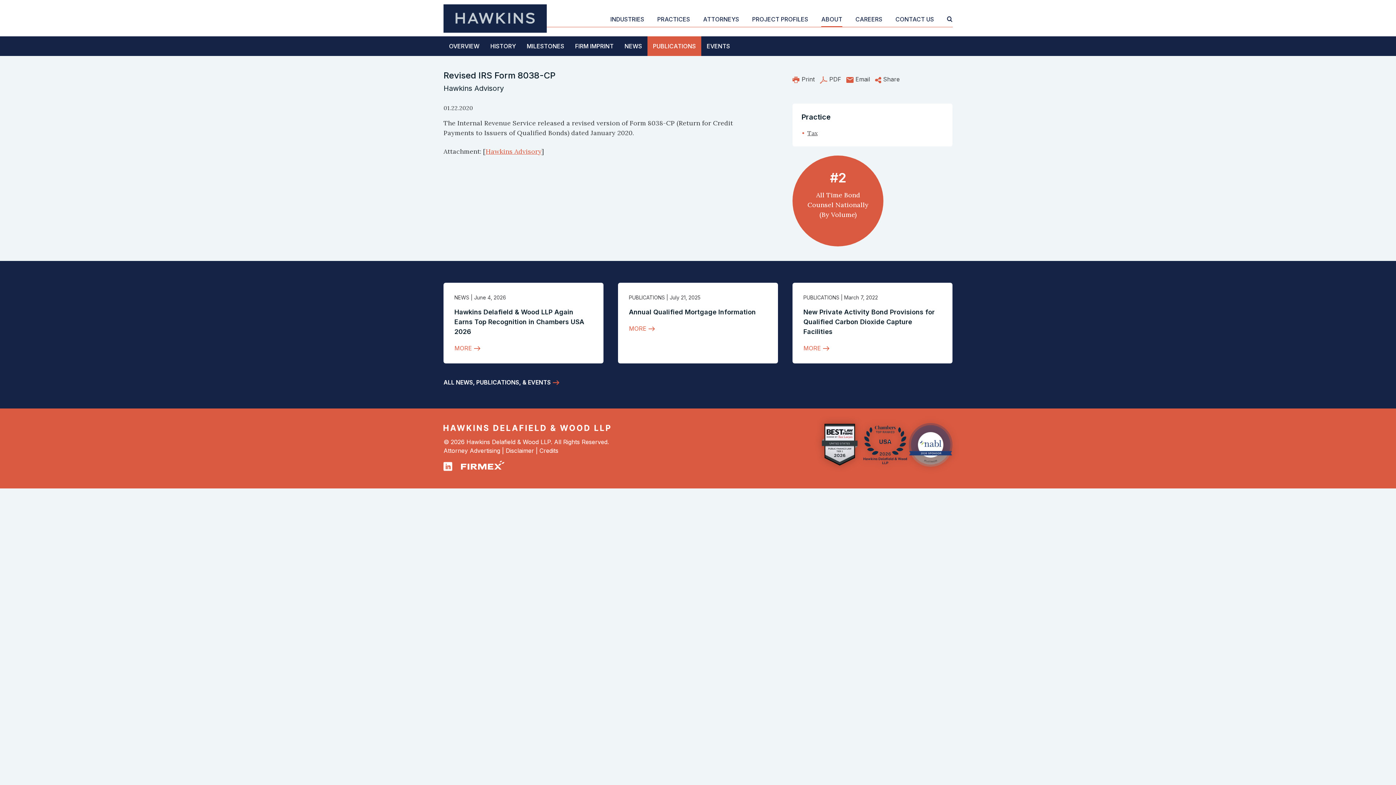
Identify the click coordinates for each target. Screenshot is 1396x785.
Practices (673, 19)
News (633, 46)
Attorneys (721, 19)
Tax (812, 133)
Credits (548, 450)
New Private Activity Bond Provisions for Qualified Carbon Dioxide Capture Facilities (869, 321)
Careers (868, 19)
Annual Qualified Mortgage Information (692, 312)
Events (718, 46)
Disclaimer (520, 450)
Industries (627, 19)
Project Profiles (780, 19)
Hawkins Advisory (513, 151)
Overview (464, 46)
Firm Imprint (594, 46)
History (503, 46)
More (463, 348)
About (831, 19)
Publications (674, 46)
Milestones (545, 46)
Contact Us (914, 19)
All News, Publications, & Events (497, 382)
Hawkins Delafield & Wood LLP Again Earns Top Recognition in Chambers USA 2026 (519, 321)
